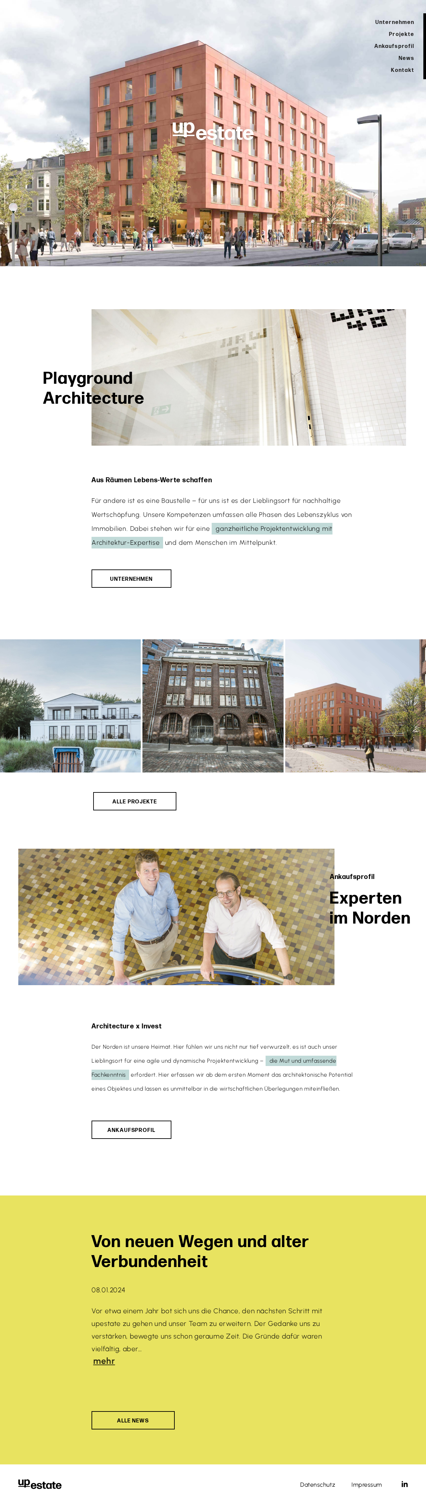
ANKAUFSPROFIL (131, 1130)
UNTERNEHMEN (131, 579)
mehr (104, 1361)
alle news (133, 1421)
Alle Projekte (134, 802)
